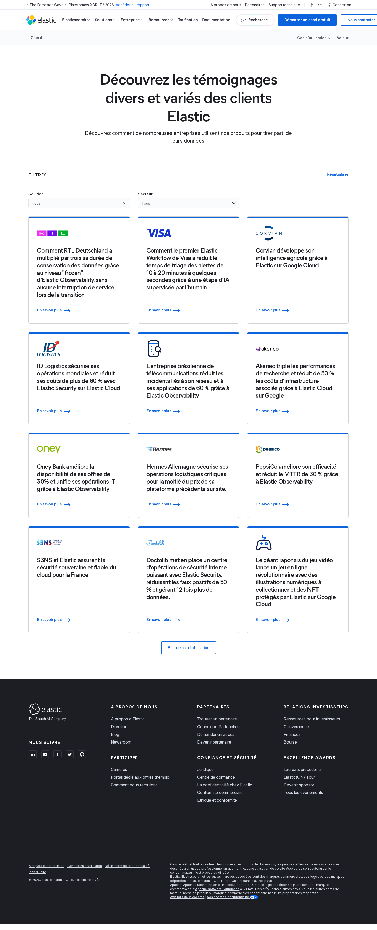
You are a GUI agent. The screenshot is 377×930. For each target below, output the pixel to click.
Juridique (205, 769)
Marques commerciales (46, 866)
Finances (292, 734)
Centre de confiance (216, 777)
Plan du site (37, 872)
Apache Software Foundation (217, 889)
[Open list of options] (125, 203)
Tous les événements (303, 792)
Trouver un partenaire (217, 719)
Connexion (342, 5)
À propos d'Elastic (128, 719)
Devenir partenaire (214, 742)
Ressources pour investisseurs (312, 719)
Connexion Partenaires (218, 726)
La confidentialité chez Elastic (224, 784)
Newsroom (121, 742)
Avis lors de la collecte (187, 897)
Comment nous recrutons (134, 784)
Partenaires (254, 5)
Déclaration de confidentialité (127, 866)
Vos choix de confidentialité (228, 897)
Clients (38, 37)
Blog (115, 734)
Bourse (290, 742)
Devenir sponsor (299, 784)
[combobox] (76, 203)
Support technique (284, 5)
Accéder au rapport (132, 5)
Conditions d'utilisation (84, 866)
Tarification (188, 19)
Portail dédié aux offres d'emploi (140, 777)
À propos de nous (226, 5)
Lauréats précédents (303, 769)
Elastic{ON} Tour (299, 777)
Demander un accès (215, 734)
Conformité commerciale (220, 792)
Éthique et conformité (217, 800)
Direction (119, 726)
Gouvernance (296, 726)
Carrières (119, 769)
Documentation (216, 19)
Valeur (343, 38)
